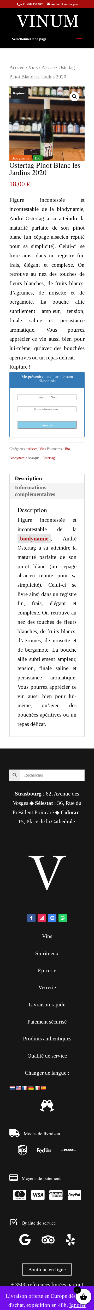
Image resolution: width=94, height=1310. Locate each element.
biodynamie (34, 539)
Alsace (48, 67)
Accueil (17, 67)
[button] (74, 96)
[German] (31, 1088)
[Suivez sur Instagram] (42, 918)
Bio (67, 449)
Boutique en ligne (47, 1269)
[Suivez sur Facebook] (31, 918)
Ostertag (49, 458)
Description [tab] (28, 478)
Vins (33, 67)
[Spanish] (43, 1088)
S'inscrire (47, 425)
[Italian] (37, 1088)
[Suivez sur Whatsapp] (62, 918)
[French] (25, 1088)
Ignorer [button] (77, 1305)
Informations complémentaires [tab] (35, 490)
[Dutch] (12, 1088)
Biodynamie (18, 458)
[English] (18, 1088)
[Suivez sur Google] (52, 918)
